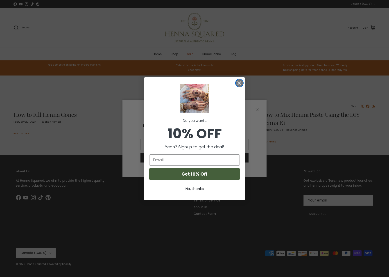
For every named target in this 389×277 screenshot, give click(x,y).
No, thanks (194, 188)
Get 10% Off (194, 174)
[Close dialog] (239, 83)
